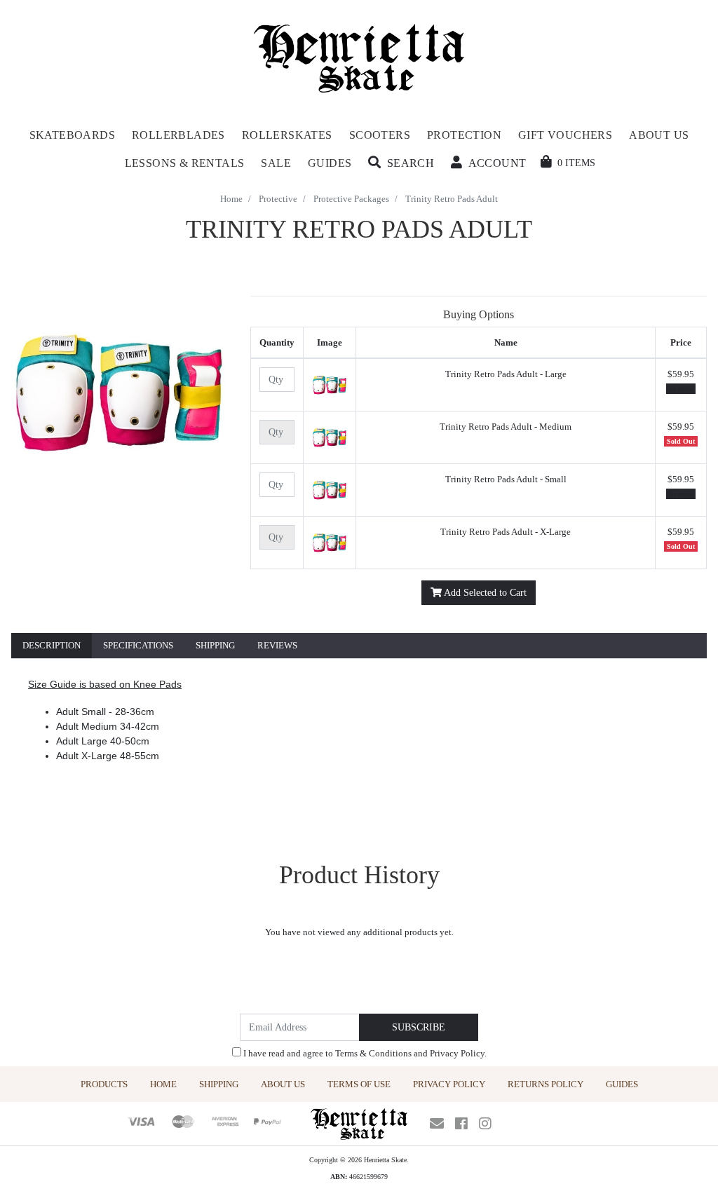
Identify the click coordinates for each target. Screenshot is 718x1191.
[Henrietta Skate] (359, 56)
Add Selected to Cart (484, 592)
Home (163, 1084)
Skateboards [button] (72, 135)
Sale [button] (276, 163)
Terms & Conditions (373, 1053)
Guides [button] (329, 163)
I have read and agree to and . (364, 1053)
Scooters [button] (379, 135)
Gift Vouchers (565, 135)
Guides (622, 1084)
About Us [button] (659, 135)
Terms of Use (359, 1084)
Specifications (138, 645)
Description (51, 645)
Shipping (215, 645)
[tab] (51, 646)
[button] (401, 163)
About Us (283, 1084)
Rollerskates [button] (287, 135)
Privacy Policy (457, 1053)
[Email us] (437, 1123)
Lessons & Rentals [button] (185, 163)
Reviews (277, 645)
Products (104, 1084)
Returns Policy (545, 1084)
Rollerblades (178, 135)
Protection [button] (464, 135)
